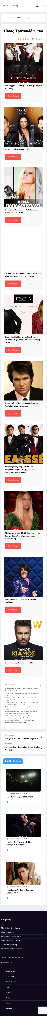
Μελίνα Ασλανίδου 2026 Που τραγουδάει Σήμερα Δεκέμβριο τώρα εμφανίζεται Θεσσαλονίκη (21, 717)
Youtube (9, 998)
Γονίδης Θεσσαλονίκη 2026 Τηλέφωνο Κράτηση (19, 843)
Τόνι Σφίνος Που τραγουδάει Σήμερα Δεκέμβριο (20, 720)
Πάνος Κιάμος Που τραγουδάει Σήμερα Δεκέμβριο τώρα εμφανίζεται (22, 708)
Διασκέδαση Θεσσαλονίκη (10, 940)
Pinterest (9, 1008)
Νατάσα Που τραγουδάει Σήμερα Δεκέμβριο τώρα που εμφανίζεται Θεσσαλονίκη (22, 699)
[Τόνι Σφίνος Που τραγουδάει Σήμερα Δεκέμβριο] (23, 577)
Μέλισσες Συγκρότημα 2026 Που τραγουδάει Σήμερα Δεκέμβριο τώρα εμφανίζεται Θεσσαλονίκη (21, 712)
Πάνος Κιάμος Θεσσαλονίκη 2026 (17, 722)
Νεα (7, 987)
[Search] (44, 6)
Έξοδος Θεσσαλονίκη (9, 944)
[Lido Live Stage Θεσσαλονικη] (23, 780)
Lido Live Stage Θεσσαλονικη (20, 796)
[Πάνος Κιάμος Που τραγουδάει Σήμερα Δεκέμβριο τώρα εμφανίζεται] (23, 380)
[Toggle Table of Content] (38, 685)
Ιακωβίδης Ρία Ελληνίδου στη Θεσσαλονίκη (20, 891)
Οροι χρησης (10, 976)
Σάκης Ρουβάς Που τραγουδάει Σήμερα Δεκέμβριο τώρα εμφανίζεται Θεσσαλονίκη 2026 (22, 703)
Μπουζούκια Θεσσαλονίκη (10, 928)
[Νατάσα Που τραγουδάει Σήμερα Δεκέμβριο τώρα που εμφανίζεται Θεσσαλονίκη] (23, 251)
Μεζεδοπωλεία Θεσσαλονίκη (11, 949)
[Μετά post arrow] (41, 748)
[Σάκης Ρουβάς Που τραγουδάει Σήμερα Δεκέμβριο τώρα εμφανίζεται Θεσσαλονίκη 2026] (23, 314)
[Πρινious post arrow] (41, 737)
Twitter (8, 1003)
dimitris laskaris (15, 793)
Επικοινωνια (10, 971)
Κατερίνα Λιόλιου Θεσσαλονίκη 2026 (21, 739)
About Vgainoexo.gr (13, 982)
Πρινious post (9, 735)
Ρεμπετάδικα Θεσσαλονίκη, (11, 936)
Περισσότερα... (13, 96)
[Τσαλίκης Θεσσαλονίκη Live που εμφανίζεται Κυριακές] (23, 63)
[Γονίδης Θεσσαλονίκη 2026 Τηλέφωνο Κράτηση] (23, 825)
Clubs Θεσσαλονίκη (8, 932)
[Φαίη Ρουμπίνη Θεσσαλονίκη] (23, 127)
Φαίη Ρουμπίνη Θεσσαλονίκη (15, 691)
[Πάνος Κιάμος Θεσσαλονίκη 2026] (23, 640)
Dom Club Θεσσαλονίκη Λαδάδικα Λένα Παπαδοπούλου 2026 (23, 694)
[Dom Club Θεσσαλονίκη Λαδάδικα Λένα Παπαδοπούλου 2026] (23, 187)
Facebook (9, 992)
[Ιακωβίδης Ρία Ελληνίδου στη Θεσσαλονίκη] (23, 873)
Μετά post (8, 743)
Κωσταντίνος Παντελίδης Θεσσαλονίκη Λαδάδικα (22, 748)
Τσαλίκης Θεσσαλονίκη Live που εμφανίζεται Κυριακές (22, 689)
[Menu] (37, 6)
